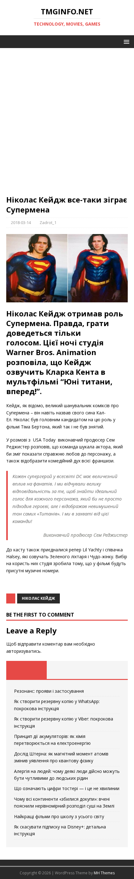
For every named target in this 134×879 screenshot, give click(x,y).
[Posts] (26, 670)
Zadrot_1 (48, 222)
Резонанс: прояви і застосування (49, 691)
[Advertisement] (67, 124)
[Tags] (67, 670)
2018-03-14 (21, 222)
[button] (125, 41)
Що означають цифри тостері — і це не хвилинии (66, 788)
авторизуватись (23, 651)
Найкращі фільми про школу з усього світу (59, 816)
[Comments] (107, 670)
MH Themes (104, 873)
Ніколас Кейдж (38, 598)
